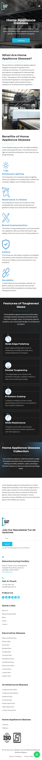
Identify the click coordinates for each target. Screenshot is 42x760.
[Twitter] (9, 597)
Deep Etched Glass (8, 665)
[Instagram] (12, 597)
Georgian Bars (6, 652)
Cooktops (5, 724)
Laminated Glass (7, 696)
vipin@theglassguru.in (9, 587)
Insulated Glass (7, 700)
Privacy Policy (28, 756)
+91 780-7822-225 (8, 584)
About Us (5, 610)
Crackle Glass (6, 672)
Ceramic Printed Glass (9, 710)
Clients (4, 621)
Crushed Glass (6, 669)
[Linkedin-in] (6, 597)
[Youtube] (18, 597)
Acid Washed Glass (8, 662)
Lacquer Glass (6, 676)
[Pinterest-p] (15, 597)
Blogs (4, 617)
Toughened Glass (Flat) (9, 689)
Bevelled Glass (6, 648)
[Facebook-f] (3, 597)
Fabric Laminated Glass (9, 638)
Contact (4, 624)
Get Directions (7, 572)
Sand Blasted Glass (8, 659)
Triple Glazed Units (8, 707)
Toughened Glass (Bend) (10, 693)
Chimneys (5, 728)
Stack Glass (5, 645)
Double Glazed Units (8, 703)
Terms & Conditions (15, 756)
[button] (39, 6)
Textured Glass (7, 655)
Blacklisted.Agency (21, 752)
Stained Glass (6, 641)
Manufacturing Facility (9, 614)
